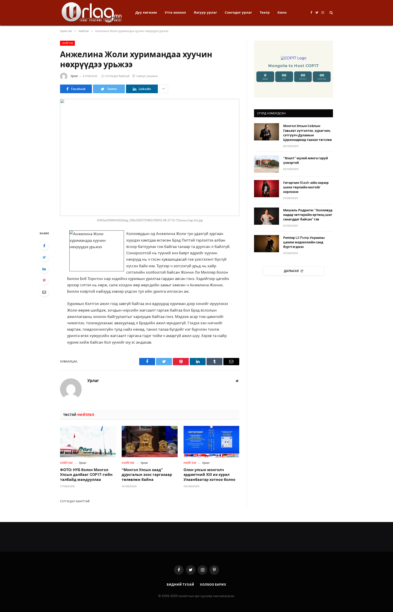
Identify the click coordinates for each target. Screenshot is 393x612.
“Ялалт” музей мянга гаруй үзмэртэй (305, 160)
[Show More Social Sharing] (163, 89)
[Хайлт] (331, 12)
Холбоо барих (213, 584)
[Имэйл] (44, 292)
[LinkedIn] (44, 268)
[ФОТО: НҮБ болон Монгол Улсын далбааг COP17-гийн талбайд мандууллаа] (88, 441)
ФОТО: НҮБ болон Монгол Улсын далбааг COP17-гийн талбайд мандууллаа (86, 475)
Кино (282, 12)
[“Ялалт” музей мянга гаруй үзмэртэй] (266, 164)
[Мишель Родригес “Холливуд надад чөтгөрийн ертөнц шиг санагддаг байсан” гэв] (266, 216)
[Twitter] (44, 257)
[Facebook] (44, 245)
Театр (265, 12)
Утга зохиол (175, 12)
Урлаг (74, 76)
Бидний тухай (180, 584)
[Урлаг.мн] (91, 12)
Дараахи (291, 271)
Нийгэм (67, 43)
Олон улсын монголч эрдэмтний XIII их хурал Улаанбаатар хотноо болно (209, 475)
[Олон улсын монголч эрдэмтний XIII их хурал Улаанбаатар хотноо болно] (211, 441)
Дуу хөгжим (146, 12)
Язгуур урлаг (205, 12)
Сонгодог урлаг (238, 12)
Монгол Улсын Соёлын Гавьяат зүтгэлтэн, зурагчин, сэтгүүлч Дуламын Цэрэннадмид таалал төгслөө (307, 132)
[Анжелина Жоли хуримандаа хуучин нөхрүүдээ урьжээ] (149, 157)
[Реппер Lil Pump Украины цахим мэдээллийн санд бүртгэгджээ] (266, 243)
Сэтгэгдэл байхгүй (117, 76)
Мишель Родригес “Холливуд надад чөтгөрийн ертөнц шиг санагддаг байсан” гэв (307, 214)
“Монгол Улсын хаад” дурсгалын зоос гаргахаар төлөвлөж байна (147, 475)
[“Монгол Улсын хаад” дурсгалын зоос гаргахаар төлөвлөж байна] (149, 441)
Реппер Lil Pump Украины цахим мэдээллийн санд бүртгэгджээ (304, 242)
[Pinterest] (44, 280)
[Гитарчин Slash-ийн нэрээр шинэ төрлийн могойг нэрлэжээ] (266, 188)
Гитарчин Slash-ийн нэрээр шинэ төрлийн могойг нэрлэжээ (306, 187)
